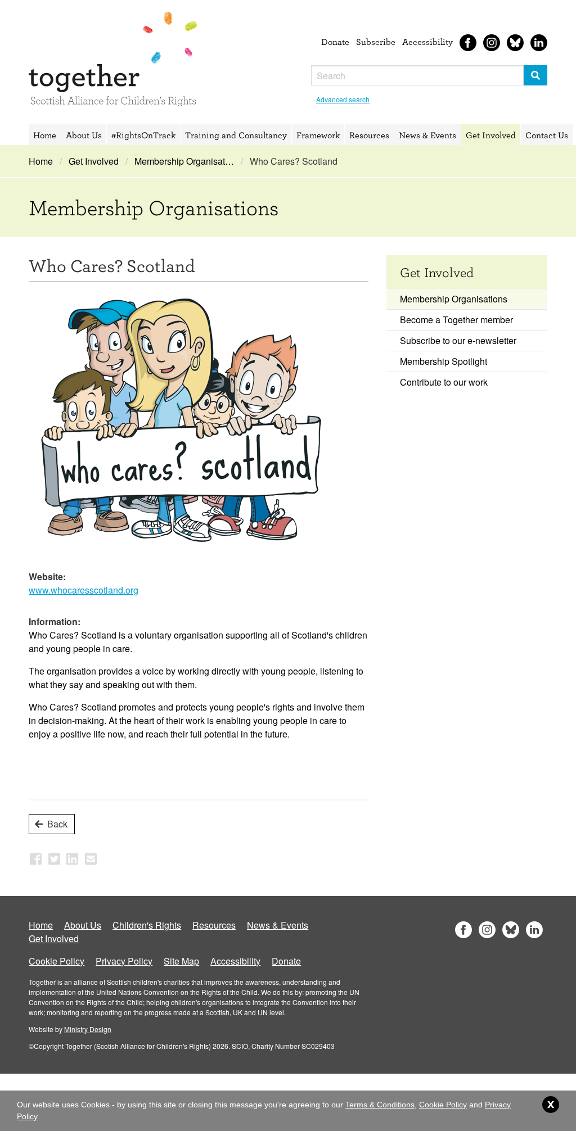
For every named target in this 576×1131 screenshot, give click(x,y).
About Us (84, 135)
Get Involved (491, 135)
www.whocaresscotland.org (83, 589)
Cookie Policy (56, 960)
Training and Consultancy (236, 135)
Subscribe (375, 42)
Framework (318, 135)
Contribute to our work (444, 382)
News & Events (427, 135)
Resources (369, 135)
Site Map (181, 960)
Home (44, 135)
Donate (335, 42)
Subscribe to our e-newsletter (458, 340)
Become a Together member (456, 319)
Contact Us (546, 135)
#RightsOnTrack (143, 135)
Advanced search (343, 99)
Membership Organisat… (184, 161)
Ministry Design (87, 1029)
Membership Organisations (453, 298)
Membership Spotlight (443, 361)
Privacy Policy (124, 960)
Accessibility (427, 42)
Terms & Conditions (380, 1104)
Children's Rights (146, 925)
